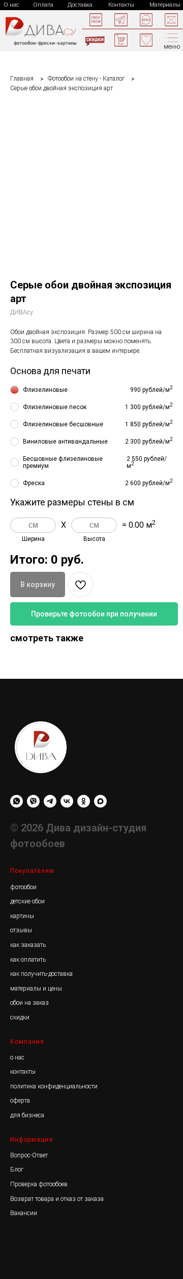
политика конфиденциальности (54, 1086)
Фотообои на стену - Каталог (86, 78)
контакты (23, 1071)
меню (172, 46)
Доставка (80, 5)
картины (22, 916)
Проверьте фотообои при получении (94, 614)
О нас (11, 5)
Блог (16, 1169)
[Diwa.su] (50, 801)
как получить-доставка (41, 973)
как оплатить (28, 959)
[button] (171, 19)
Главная (22, 78)
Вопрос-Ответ (29, 1155)
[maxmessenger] (100, 801)
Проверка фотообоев (39, 1184)
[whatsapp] (16, 801)
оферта (20, 1100)
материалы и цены (36, 988)
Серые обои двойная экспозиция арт (61, 88)
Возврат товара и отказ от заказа (57, 1198)
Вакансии (23, 1213)
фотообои (23, 887)
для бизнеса (27, 1115)
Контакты (121, 5)
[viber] (33, 801)
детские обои (27, 901)
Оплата (43, 5)
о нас (17, 1057)
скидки (19, 1017)
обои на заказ (29, 1002)
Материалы (164, 5)
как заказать (28, 944)
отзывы (21, 930)
